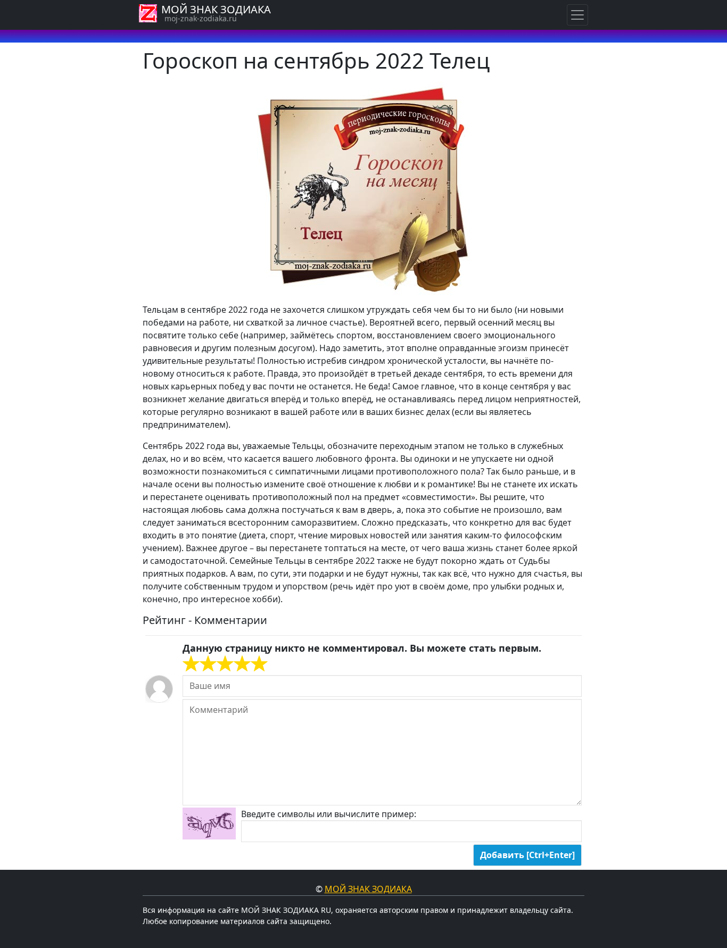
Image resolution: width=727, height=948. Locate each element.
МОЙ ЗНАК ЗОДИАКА (216, 9)
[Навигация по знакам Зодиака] (577, 15)
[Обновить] (209, 823)
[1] (191, 663)
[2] (200, 663)
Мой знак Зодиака (368, 889)
